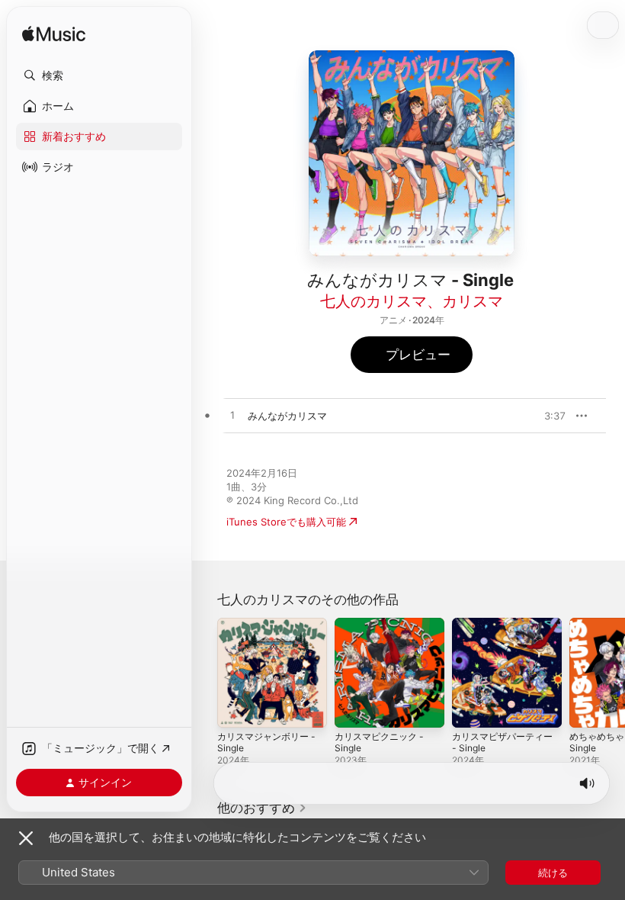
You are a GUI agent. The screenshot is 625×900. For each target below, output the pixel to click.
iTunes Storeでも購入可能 (286, 522)
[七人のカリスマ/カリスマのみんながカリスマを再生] (232, 416)
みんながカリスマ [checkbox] (287, 416)
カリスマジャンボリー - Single (266, 742)
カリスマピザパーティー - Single (502, 742)
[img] (53, 34)
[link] (262, 807)
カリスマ (472, 301)
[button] (99, 75)
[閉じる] (26, 838)
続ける (553, 872)
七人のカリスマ (373, 301)
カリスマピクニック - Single (379, 742)
